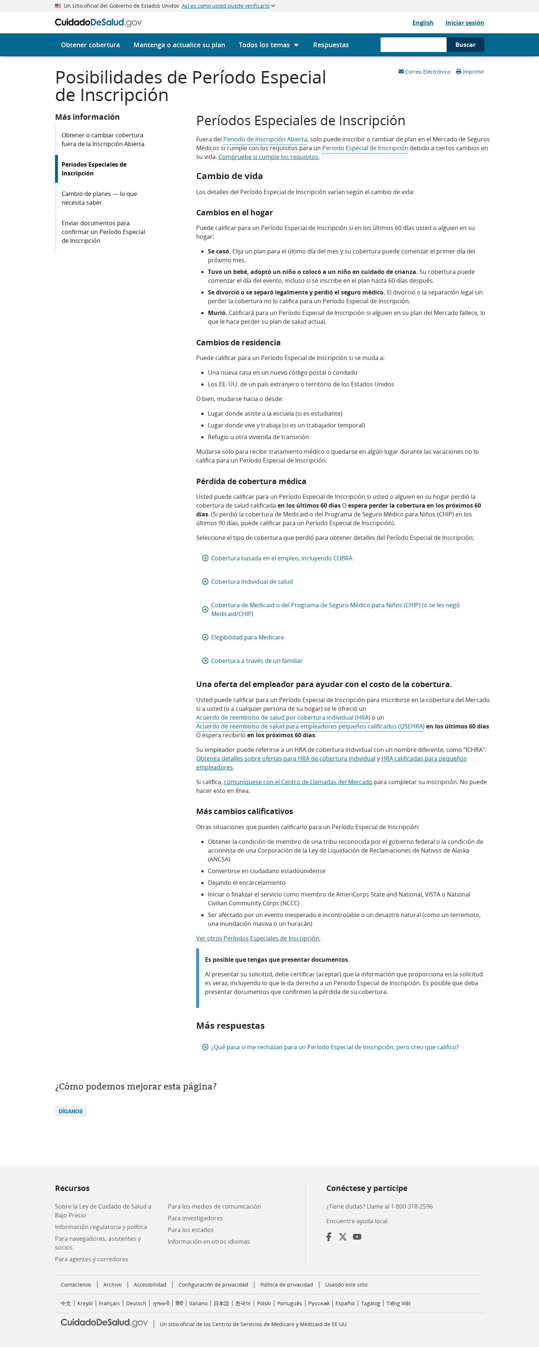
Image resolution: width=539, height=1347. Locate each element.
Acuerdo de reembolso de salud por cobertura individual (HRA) (283, 717)
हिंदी (179, 1303)
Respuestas (331, 44)
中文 (66, 1303)
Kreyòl (85, 1303)
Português (289, 1303)
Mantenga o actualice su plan (179, 44)
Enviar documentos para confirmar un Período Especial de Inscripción (103, 232)
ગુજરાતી (161, 1303)
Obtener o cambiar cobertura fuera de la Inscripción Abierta (103, 139)
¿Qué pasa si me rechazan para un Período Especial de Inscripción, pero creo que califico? (335, 1047)
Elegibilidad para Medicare (247, 637)
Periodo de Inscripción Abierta (265, 139)
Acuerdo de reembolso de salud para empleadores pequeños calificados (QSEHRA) (310, 726)
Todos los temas (264, 44)
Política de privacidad (286, 1284)
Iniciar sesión (464, 23)
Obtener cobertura (90, 44)
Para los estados (191, 1230)
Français (109, 1303)
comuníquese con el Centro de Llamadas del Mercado (298, 782)
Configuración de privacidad (213, 1284)
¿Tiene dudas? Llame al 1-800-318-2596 (379, 1206)
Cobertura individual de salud (252, 582)
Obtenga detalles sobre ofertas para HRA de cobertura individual (285, 758)
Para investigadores (195, 1218)
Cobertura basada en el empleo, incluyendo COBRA (281, 558)
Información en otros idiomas (209, 1241)
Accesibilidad (150, 1284)
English (423, 23)
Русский (318, 1303)
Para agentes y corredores (91, 1259)
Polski (264, 1303)
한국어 (243, 1303)
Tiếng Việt (398, 1303)
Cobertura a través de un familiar (257, 661)
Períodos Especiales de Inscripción (94, 168)
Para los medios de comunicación (214, 1206)
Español (345, 1303)
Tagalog (370, 1303)
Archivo (112, 1284)
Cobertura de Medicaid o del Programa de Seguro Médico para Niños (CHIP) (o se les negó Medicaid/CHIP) (335, 609)
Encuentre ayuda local (357, 1221)
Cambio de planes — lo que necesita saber (99, 198)
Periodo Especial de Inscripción (365, 148)
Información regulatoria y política (101, 1227)
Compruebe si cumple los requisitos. (269, 157)
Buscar (465, 45)
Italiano (198, 1303)
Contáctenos (76, 1284)
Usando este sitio (346, 1284)
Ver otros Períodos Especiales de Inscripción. (258, 938)
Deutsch (136, 1303)
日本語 (221, 1303)
